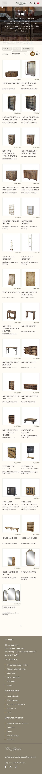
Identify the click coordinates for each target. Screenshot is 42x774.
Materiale (27, 49)
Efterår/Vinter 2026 (21, 43)
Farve (5, 49)
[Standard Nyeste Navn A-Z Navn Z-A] (19, 54)
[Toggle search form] (31, 3)
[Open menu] (4, 3)
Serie (15, 49)
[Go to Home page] (21, 3)
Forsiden (4, 43)
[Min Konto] (34, 3)
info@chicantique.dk (16, 648)
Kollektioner (11, 43)
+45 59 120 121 (13, 645)
